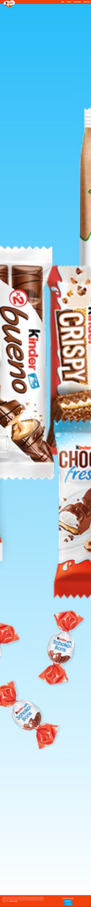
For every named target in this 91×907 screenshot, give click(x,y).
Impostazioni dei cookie (67, 898)
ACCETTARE (68, 904)
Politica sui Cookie (13, 901)
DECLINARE (67, 901)
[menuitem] (62, 2)
